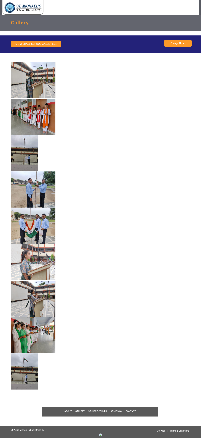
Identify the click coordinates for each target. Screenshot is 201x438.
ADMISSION (116, 411)
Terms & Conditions (179, 431)
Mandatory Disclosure (155, 7)
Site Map (161, 431)
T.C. (105, 7)
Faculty (72, 7)
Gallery (96, 7)
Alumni (126, 7)
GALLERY (80, 411)
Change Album (178, 43)
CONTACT (131, 411)
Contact (137, 7)
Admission (84, 7)
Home (53, 7)
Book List (114, 7)
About (62, 7)
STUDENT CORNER (97, 411)
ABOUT (68, 411)
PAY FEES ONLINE (177, 7)
